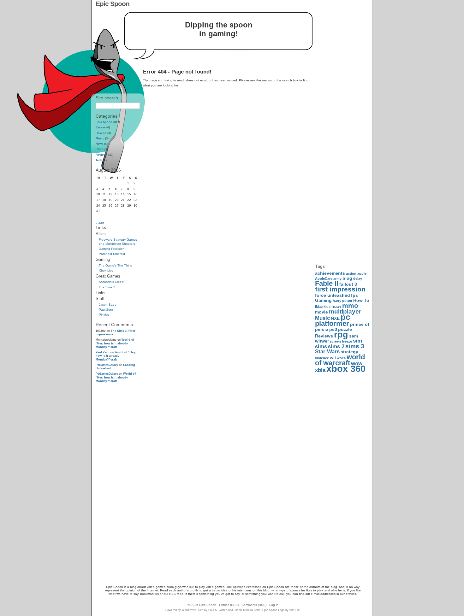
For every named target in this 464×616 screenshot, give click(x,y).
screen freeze (341, 341)
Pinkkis (104, 314)
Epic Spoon (112, 3)
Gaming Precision (111, 248)
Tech (99, 160)
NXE (335, 318)
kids (327, 306)
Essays (100, 127)
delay (357, 278)
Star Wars (327, 352)
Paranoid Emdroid (112, 253)
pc (345, 317)
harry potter (342, 300)
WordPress (189, 610)
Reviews (101, 154)
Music (100, 138)
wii (333, 357)
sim (357, 341)
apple (361, 273)
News (99, 143)
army (337, 278)
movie (321, 311)
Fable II (326, 283)
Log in (273, 605)
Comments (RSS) (253, 605)
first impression (340, 289)
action (351, 273)
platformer (332, 323)
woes (341, 358)
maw (336, 306)
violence (322, 358)
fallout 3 (348, 284)
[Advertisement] (118, 483)
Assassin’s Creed (111, 282)
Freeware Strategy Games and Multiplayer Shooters (118, 241)
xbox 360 (346, 368)
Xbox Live (106, 270)
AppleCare (323, 278)
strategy (349, 351)
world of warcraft (340, 360)
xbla (320, 370)
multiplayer (345, 311)
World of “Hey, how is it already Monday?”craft (115, 343)
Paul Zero (106, 309)
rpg (341, 334)
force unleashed (332, 295)
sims (321, 346)
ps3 (333, 329)
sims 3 (354, 346)
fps (354, 295)
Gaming (323, 300)
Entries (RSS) (229, 605)
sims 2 (336, 346)
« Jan (100, 223)
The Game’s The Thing (115, 265)
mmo (350, 305)
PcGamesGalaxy (107, 365)
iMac (319, 306)
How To (101, 133)
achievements (330, 273)
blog (347, 278)
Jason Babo (107, 304)
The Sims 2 (107, 287)
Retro (100, 149)
